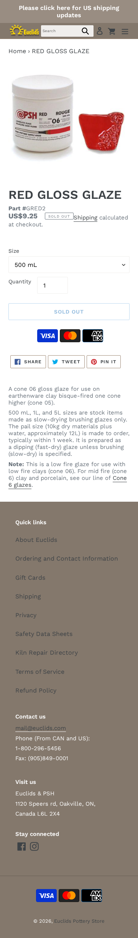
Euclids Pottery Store (79, 921)
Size (13, 251)
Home (17, 51)
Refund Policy (35, 690)
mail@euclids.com (40, 728)
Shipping (85, 217)
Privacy (25, 615)
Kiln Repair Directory (46, 652)
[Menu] (125, 31)
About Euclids (36, 539)
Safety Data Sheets (43, 633)
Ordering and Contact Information (66, 558)
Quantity (19, 281)
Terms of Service (39, 671)
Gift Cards (30, 577)
